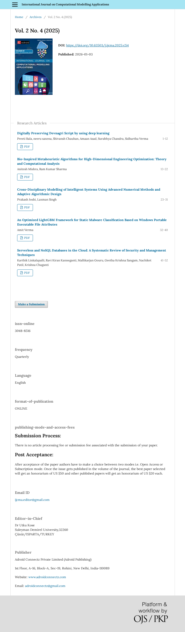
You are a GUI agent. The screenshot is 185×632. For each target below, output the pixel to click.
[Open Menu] (14, 4)
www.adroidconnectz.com (47, 577)
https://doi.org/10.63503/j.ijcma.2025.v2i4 (97, 45)
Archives (36, 17)
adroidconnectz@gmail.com (45, 586)
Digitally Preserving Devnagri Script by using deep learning (63, 133)
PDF (26, 146)
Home (19, 17)
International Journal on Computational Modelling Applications (65, 4)
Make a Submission (31, 304)
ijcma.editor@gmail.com (32, 500)
